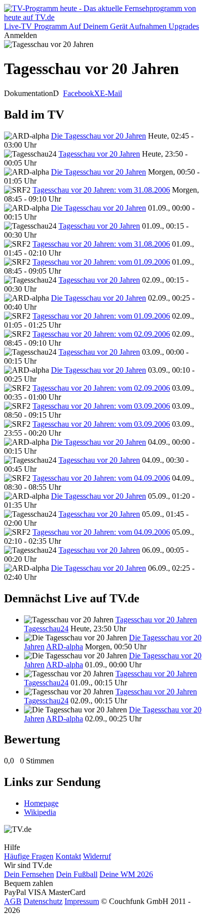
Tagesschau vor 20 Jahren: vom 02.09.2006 (101, 334)
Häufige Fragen (29, 856)
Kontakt (68, 856)
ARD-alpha (64, 646)
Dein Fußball (77, 874)
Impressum (81, 901)
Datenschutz (43, 901)
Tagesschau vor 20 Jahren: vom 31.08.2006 (101, 190)
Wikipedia (40, 812)
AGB (13, 901)
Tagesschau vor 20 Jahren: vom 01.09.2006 (101, 262)
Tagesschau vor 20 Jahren (99, 154)
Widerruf (97, 856)
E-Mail (111, 93)
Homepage (41, 803)
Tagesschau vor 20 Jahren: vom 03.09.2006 (101, 406)
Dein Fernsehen (29, 874)
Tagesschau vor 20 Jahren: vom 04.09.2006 (101, 478)
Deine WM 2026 (126, 874)
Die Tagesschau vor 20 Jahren (98, 136)
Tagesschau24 (46, 628)
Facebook (78, 93)
